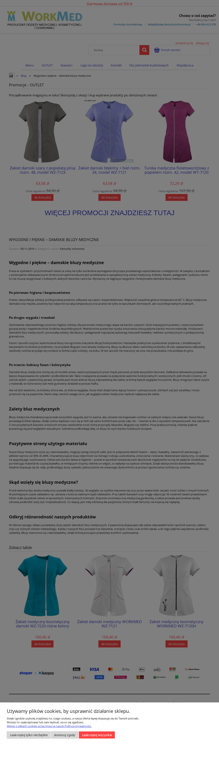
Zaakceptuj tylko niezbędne (29, 735)
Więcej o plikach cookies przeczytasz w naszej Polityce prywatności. (49, 726)
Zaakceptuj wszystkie (97, 735)
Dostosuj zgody (64, 735)
